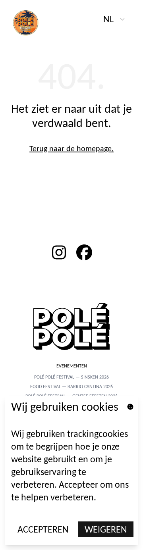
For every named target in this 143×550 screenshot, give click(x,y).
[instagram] (59, 252)
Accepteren (43, 529)
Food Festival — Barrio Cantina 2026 (71, 386)
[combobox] (114, 19)
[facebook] (84, 252)
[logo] (30, 22)
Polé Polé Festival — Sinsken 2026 (71, 377)
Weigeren (106, 529)
